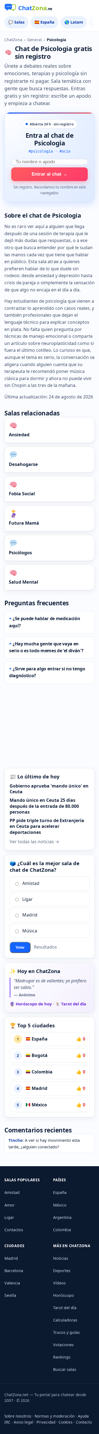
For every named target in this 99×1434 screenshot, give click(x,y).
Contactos (13, 1229)
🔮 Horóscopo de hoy (31, 1003)
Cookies (66, 1422)
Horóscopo (63, 1295)
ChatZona (13, 39)
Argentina (62, 1217)
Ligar (27, 899)
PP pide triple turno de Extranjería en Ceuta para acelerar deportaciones (47, 826)
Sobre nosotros (17, 1416)
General (34, 39)
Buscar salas (64, 1369)
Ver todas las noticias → (34, 842)
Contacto (84, 1422)
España (39, 1039)
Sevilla (10, 1295)
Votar (20, 947)
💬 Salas (16, 22)
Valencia (12, 1283)
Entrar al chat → (49, 174)
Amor (9, 1205)
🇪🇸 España (44, 22)
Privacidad (46, 1422)
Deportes (61, 1270)
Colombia (42, 1072)
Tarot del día (64, 1307)
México (39, 1105)
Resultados (45, 947)
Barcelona (13, 1270)
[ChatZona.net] (49, 8)
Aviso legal (23, 1422)
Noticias (60, 1258)
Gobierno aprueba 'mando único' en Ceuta (49, 789)
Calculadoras (65, 1320)
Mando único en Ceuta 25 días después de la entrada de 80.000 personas (44, 806)
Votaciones (63, 1344)
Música (29, 931)
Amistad (30, 883)
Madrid (29, 915)
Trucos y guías (66, 1332)
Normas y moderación (55, 1416)
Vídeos (59, 1283)
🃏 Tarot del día (70, 1003)
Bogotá (39, 1055)
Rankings (61, 1357)
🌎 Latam (73, 22)
